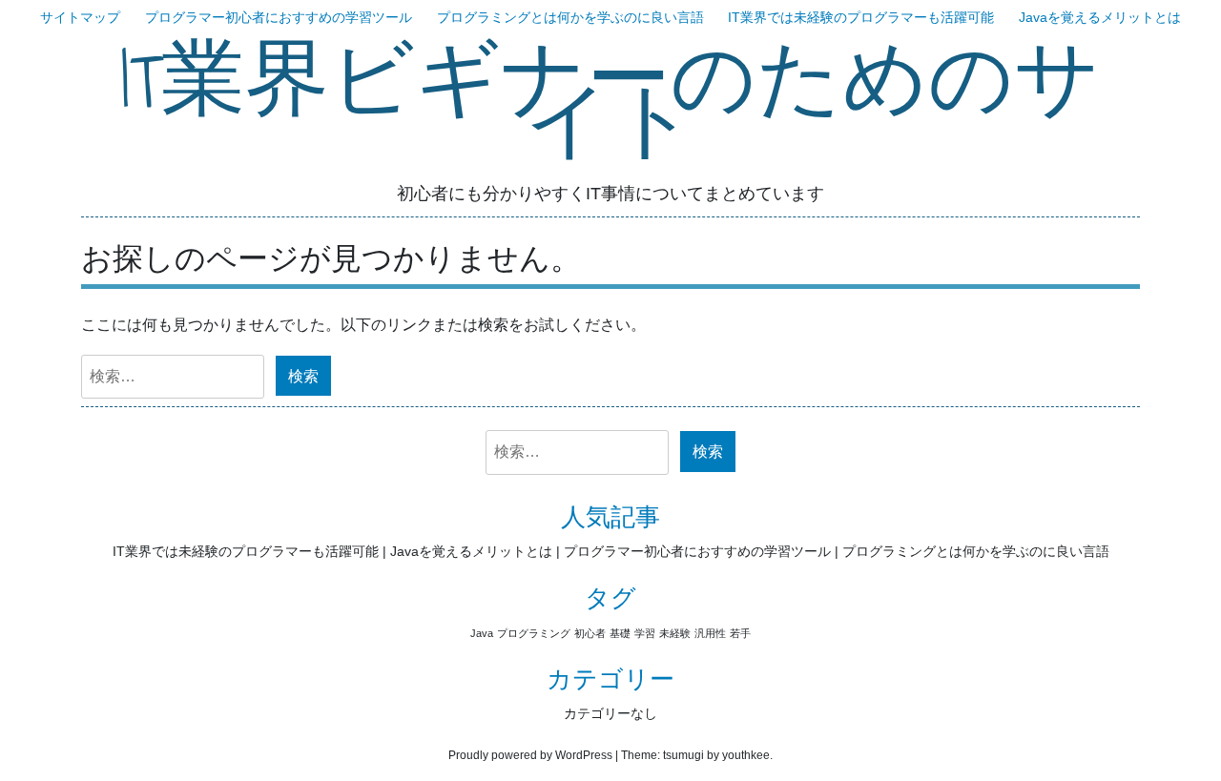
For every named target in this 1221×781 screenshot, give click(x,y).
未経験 (675, 633)
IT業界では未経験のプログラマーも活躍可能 (861, 17)
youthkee (746, 755)
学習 (644, 633)
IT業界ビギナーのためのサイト (610, 102)
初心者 (590, 633)
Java (481, 633)
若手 (740, 633)
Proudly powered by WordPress (530, 755)
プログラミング (533, 633)
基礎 (620, 633)
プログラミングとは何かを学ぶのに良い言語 (570, 17)
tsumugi (683, 755)
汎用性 (710, 633)
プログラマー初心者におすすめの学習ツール (278, 17)
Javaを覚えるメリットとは (1100, 17)
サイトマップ (80, 17)
